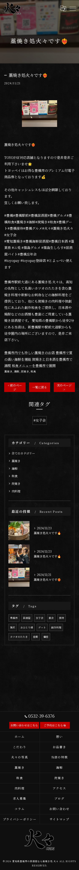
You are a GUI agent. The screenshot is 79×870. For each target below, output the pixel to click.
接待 (61, 618)
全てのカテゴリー (23, 453)
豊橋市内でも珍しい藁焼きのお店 (29, 352)
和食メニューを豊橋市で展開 (34, 365)
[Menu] (72, 8)
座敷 (35, 636)
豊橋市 (14, 618)
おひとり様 (26, 627)
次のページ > (64, 387)
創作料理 (56, 627)
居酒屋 (27, 618)
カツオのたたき (19, 636)
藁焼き (8, 371)
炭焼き (25, 371)
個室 (45, 636)
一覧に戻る (39, 387)
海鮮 (16, 371)
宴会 (51, 618)
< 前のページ (15, 387)
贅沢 (12, 627)
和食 (33, 371)
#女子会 (39, 420)
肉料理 (16, 491)
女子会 (39, 618)
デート (42, 627)
